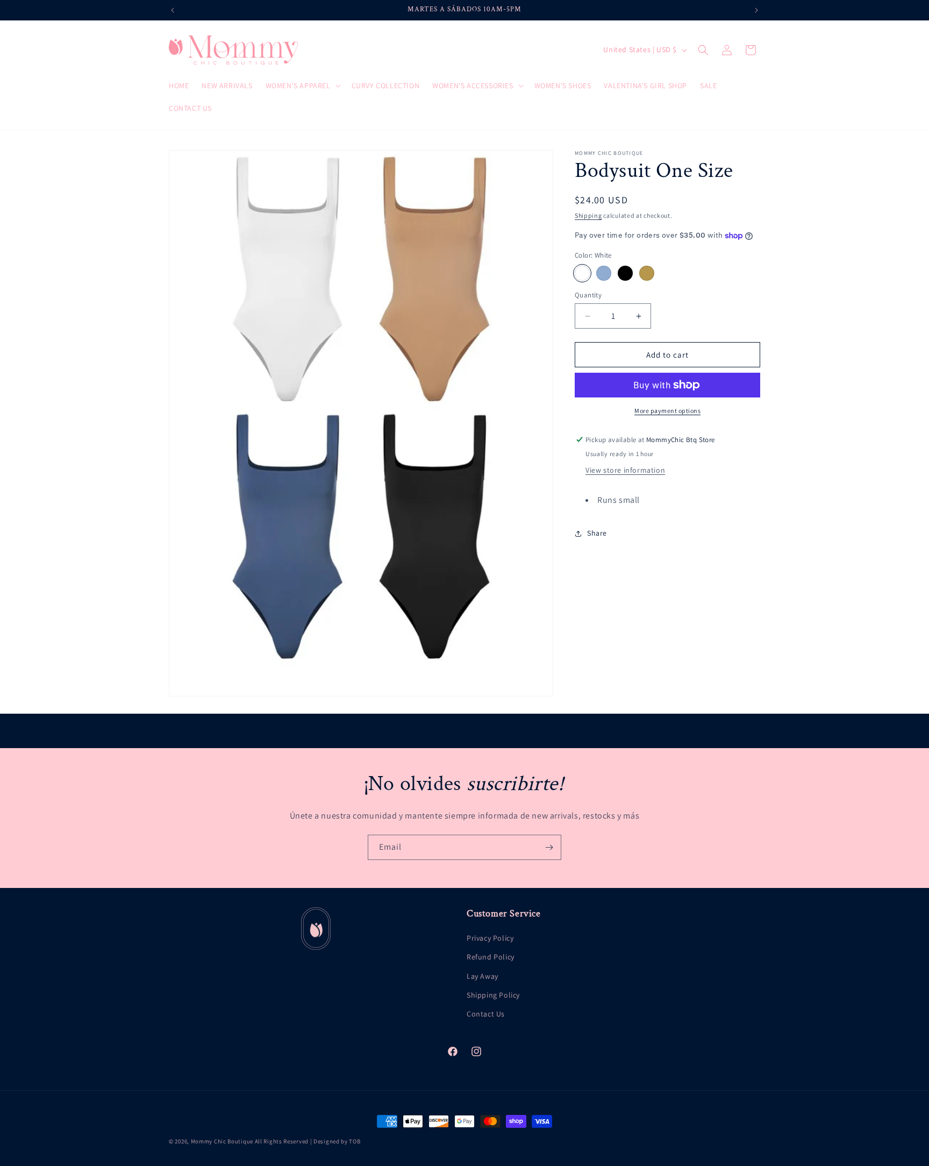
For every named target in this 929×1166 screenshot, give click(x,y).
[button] (302, 85)
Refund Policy (490, 957)
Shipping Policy (493, 995)
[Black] (625, 273)
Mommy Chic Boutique (223, 1141)
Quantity (588, 295)
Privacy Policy (490, 938)
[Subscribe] (549, 847)
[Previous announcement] (172, 10)
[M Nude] (646, 273)
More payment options (667, 411)
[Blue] (603, 273)
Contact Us (486, 1014)
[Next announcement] (756, 10)
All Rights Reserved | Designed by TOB (308, 1141)
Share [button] (597, 533)
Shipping (588, 215)
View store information (625, 470)
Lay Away (482, 975)
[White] (582, 273)
